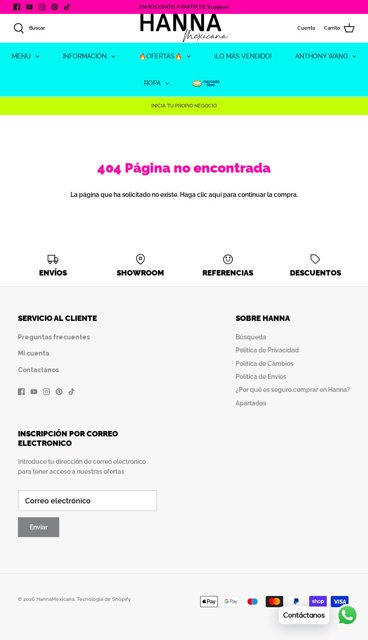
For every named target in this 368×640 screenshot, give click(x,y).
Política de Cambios (265, 363)
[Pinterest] (54, 7)
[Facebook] (16, 7)
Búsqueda (251, 337)
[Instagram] (42, 7)
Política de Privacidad (267, 350)
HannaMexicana (55, 599)
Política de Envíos (261, 376)
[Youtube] (29, 7)
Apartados (251, 403)
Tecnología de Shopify (104, 599)
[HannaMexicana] (184, 28)
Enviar (39, 527)
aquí (215, 194)
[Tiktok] (67, 7)
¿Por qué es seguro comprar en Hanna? (293, 389)
